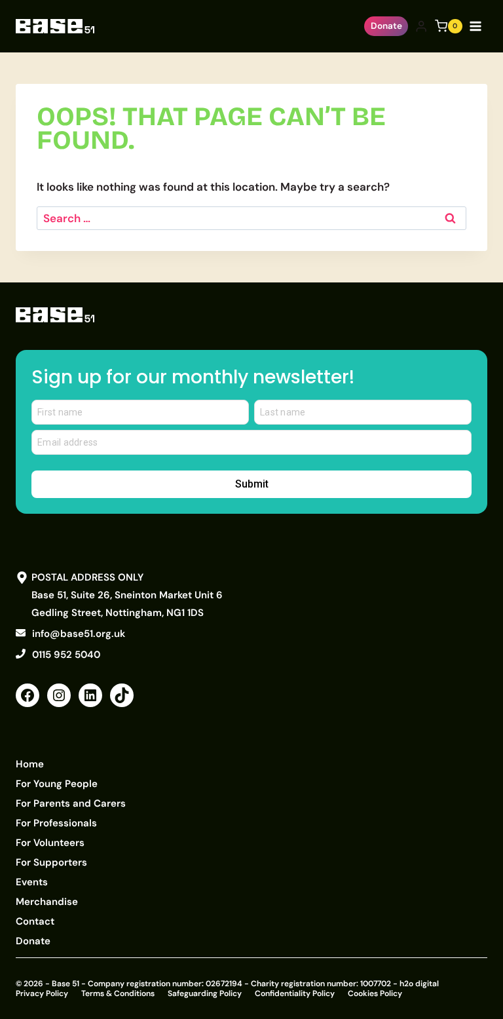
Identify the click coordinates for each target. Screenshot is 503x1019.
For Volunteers (50, 842)
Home (30, 764)
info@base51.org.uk (78, 633)
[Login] (421, 26)
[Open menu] (478, 26)
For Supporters (51, 862)
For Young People (57, 783)
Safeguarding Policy (205, 993)
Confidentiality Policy (295, 993)
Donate (386, 25)
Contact (35, 921)
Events (32, 882)
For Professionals (56, 823)
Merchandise (47, 901)
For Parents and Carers (71, 803)
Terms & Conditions (118, 993)
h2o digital (419, 983)
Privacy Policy (42, 993)
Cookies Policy (375, 993)
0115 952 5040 (66, 654)
